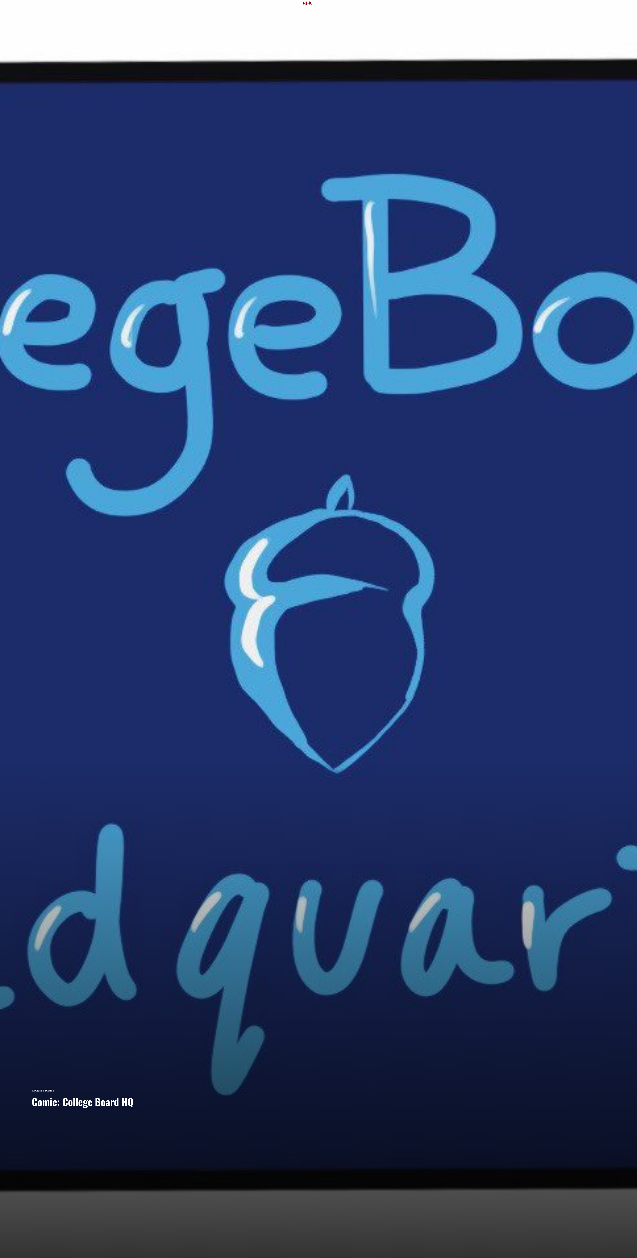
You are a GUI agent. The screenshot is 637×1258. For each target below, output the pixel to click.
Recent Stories (43, 1090)
